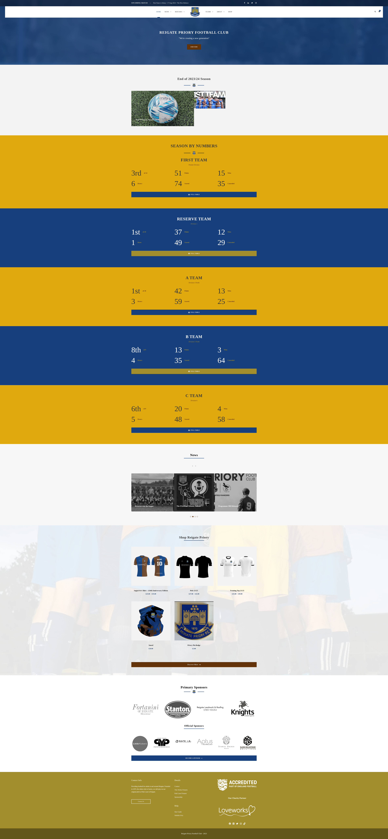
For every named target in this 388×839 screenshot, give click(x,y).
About (219, 12)
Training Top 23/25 (237, 591)
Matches (178, 12)
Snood (151, 645)
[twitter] (252, 3)
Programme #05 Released (187, 506)
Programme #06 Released (145, 506)
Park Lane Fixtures (180, 793)
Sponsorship (178, 797)
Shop (230, 12)
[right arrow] (195, 465)
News (167, 12)
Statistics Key (178, 815)
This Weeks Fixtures (181, 790)
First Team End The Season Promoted (208, 105)
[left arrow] (192, 465)
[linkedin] (248, 3)
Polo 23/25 (194, 591)
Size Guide (178, 812)
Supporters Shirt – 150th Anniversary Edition (151, 591)
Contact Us (141, 801)
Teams (208, 12)
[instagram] (256, 3)
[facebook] (244, 3)
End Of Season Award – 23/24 (147, 120)
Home (158, 12)
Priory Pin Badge (194, 645)
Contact (176, 786)
